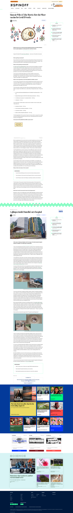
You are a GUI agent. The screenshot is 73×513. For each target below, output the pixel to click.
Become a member (51, 8)
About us (32, 495)
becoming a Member (25, 53)
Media (21, 498)
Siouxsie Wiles (15, 20)
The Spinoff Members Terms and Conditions (21, 506)
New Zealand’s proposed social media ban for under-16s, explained (27, 371)
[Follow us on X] (12, 504)
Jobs (37, 495)
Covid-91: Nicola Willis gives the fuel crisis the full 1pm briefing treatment (28, 172)
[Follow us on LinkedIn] (17, 504)
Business (22, 499)
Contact (32, 494)
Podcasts (38, 8)
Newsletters (44, 8)
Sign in (61, 1)
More (34, 8)
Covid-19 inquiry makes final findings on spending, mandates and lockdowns (28, 177)
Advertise (37, 494)
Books (26, 8)
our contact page (44, 509)
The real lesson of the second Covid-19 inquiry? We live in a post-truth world (28, 175)
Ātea (22, 8)
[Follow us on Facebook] (11, 504)
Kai (10, 495)
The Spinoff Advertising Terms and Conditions (35, 506)
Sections (29, 8)
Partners (11, 498)
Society (22, 494)
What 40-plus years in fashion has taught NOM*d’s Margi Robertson (27, 366)
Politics (12, 8)
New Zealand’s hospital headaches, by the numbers (24, 368)
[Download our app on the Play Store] (23, 504)
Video (11, 494)
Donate (43, 494)
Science (11, 12)
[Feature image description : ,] (57, 462)
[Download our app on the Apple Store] (21, 504)
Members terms (44, 495)
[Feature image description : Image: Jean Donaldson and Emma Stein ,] (43, 462)
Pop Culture (17, 8)
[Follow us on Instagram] (15, 504)
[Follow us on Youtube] (14, 504)
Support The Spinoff (14, 1)
